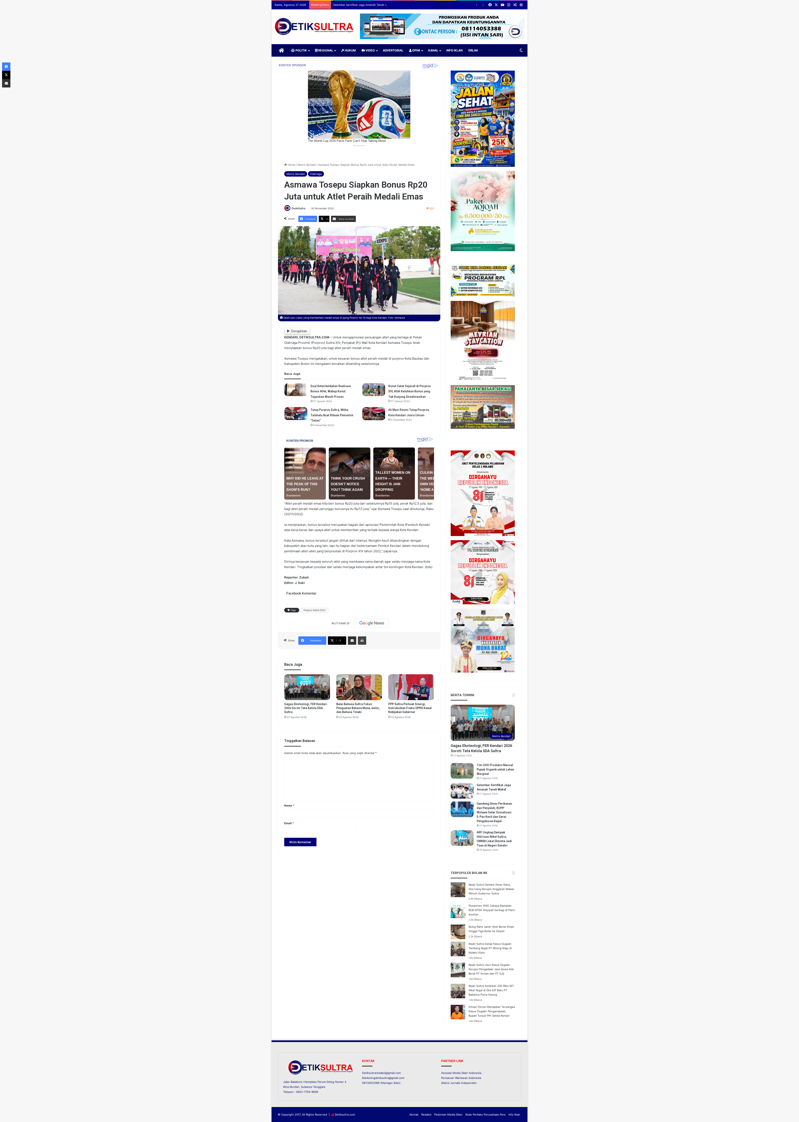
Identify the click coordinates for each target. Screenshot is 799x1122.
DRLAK (473, 50)
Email (289, 823)
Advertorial (393, 50)
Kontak (414, 1114)
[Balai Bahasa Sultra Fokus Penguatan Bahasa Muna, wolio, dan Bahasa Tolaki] (359, 687)
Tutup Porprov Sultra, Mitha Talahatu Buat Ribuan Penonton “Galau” (331, 415)
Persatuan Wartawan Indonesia (461, 1078)
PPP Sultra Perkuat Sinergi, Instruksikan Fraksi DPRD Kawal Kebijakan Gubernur (410, 708)
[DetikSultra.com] (314, 27)
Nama (289, 805)
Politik (301, 50)
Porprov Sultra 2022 (315, 610)
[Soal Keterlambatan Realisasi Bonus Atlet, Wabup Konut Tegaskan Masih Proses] (295, 389)
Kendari (294, 1086)
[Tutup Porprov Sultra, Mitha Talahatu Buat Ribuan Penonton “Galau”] (295, 413)
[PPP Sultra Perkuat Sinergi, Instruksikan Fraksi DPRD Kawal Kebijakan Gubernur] (411, 687)
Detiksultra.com (345, 1114)
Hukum (350, 50)
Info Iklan (454, 50)
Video (370, 50)
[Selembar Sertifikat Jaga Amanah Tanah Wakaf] (462, 791)
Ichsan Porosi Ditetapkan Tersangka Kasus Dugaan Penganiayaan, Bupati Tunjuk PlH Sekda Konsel (492, 1011)
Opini (416, 50)
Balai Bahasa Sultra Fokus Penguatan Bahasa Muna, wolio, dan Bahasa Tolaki (358, 708)
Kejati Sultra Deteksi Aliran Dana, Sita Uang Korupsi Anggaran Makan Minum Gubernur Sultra (491, 889)
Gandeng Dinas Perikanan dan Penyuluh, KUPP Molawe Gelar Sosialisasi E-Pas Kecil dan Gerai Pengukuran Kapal (494, 812)
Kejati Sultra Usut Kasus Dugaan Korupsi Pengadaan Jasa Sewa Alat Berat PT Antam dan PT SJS (491, 969)
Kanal (433, 50)
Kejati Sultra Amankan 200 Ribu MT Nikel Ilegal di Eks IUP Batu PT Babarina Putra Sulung (491, 990)
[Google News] (372, 623)
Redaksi (426, 1114)
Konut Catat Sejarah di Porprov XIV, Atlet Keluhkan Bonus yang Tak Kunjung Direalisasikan (409, 391)
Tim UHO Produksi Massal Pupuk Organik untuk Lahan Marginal (495, 769)
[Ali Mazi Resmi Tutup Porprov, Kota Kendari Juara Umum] (373, 413)
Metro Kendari (307, 164)
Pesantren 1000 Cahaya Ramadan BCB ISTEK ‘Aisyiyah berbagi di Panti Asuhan (492, 910)
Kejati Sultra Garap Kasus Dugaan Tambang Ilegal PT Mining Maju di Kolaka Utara (490, 948)
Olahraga (316, 174)
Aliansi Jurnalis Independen (459, 1083)
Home (291, 164)
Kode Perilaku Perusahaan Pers (485, 1114)
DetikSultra (298, 208)
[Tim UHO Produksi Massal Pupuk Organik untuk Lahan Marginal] (462, 771)
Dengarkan (299, 331)
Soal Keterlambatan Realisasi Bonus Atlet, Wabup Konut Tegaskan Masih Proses (330, 391)
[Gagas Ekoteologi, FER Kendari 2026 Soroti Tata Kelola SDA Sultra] (307, 687)
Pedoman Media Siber (448, 1114)
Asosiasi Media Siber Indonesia (461, 1073)
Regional (325, 50)
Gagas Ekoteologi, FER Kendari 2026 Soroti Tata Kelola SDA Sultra (305, 708)
